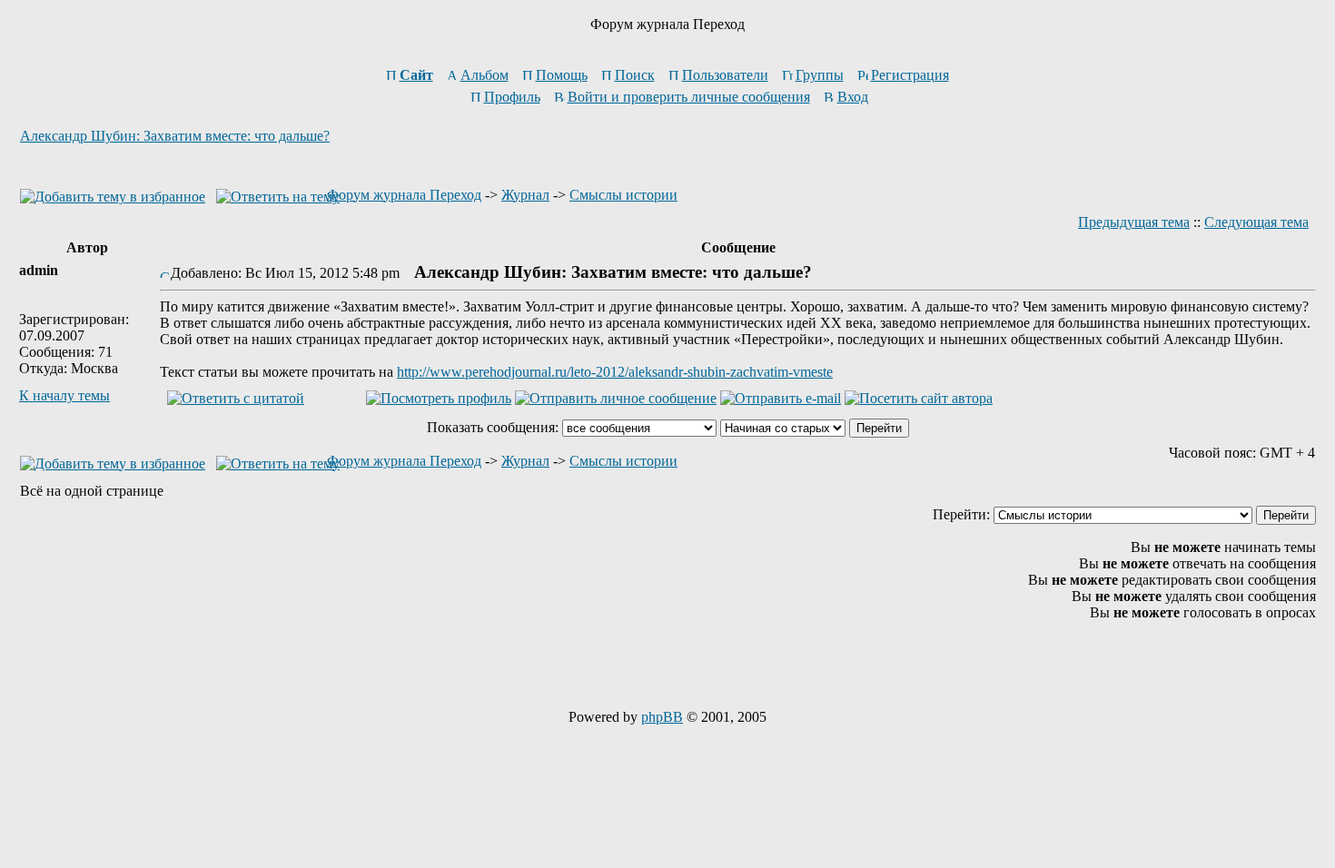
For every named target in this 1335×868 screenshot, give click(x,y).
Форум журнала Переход (404, 194)
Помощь (562, 75)
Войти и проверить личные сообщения (689, 96)
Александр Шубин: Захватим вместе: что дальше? (175, 135)
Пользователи (725, 75)
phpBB (662, 717)
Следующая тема (1256, 222)
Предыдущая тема (1134, 222)
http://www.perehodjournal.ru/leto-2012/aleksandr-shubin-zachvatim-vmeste (615, 372)
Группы (820, 75)
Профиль (512, 96)
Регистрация (910, 75)
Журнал (525, 194)
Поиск (635, 75)
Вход (852, 96)
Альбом (484, 75)
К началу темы (64, 395)
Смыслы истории (623, 194)
